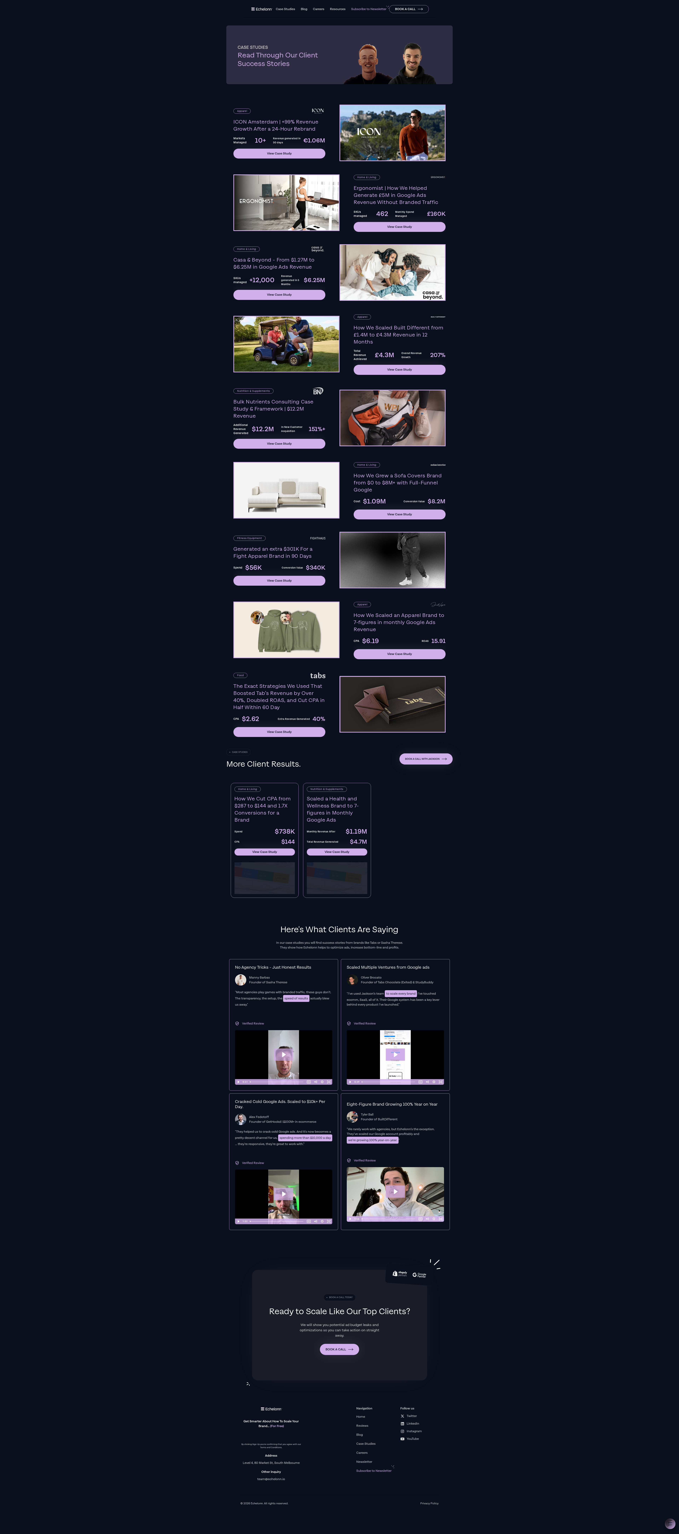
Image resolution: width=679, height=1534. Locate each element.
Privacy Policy (429, 1503)
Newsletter (364, 1462)
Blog (304, 9)
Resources (338, 9)
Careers (318, 9)
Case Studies (285, 9)
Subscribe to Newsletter (368, 9)
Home (360, 1417)
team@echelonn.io (271, 1479)
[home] (261, 9)
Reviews (362, 1426)
